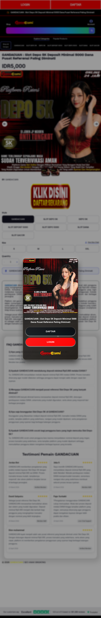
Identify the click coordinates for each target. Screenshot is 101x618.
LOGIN (50, 342)
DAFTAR (50, 331)
